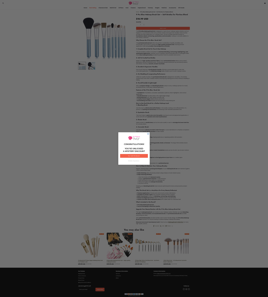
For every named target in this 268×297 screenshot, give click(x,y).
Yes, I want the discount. (134, 156)
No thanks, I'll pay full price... (134, 160)
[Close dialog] (148, 134)
